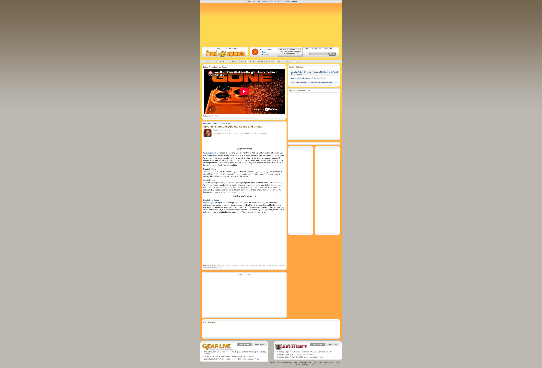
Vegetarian (245, 133)
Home (207, 61)
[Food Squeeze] (224, 52)
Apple (222, 61)
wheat (214, 155)
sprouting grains (271, 265)
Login (264, 52)
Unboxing (270, 61)
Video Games (232, 61)
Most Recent (244, 344)
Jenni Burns (225, 130)
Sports (295, 362)
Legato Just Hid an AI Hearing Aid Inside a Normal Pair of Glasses (229, 356)
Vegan (237, 133)
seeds (252, 265)
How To (225, 133)
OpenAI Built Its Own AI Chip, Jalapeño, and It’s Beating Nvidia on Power (231, 359)
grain (227, 265)
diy (224, 265)
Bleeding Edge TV (256, 61)
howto (243, 265)
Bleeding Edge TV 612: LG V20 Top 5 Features (295, 354)
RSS (306, 49)
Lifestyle (302, 362)
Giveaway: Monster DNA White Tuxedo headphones (311, 82)
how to (237, 265)
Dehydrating (214, 200)
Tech (215, 61)
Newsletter (317, 49)
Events (309, 362)
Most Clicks (259, 344)
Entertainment (286, 362)
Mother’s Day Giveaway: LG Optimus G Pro (308, 78)
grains (232, 265)
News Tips (328, 49)
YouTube (215, 116)
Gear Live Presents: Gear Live (218, 346)
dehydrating (218, 265)
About (288, 61)
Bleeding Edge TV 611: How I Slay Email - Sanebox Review (300, 357)
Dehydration (262, 133)
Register (265, 54)
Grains (231, 133)
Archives (305, 364)
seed (247, 265)
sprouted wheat (260, 265)
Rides (243, 61)
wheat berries (217, 267)
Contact (297, 61)
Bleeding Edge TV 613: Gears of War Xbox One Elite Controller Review (304, 352)
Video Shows (317, 362)
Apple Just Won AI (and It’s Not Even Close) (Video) (276, 2)
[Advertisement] (271, 25)
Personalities (328, 362)
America (253, 133)
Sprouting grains (209, 153)
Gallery (280, 61)
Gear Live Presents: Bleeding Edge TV (291, 346)
